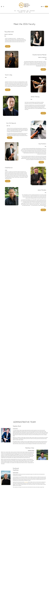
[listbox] (43, 6)
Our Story (18, 10)
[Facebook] (3, 6)
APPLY (46, 6)
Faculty (28, 10)
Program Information (23, 10)
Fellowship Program (32, 10)
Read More (7, 46)
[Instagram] (1, 6)
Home (15, 10)
